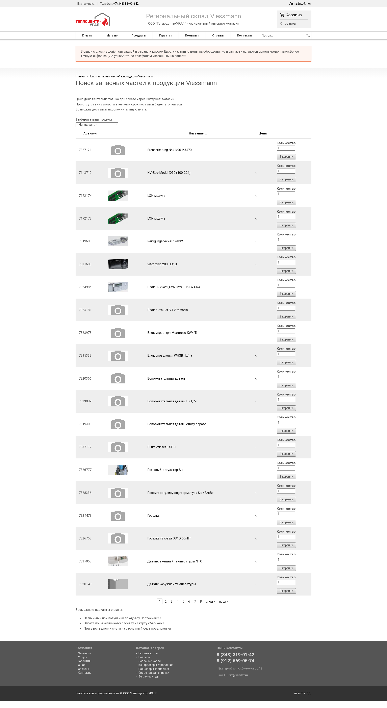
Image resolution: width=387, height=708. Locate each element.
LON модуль (156, 196)
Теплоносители (148, 676)
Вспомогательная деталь (166, 378)
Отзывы (218, 35)
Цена (263, 133)
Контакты (244, 35)
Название (196, 133)
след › (210, 601)
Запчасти (84, 653)
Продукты (138, 35)
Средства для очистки (153, 672)
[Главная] (93, 19)
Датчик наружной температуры (171, 584)
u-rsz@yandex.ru (237, 675)
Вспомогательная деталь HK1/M (172, 401)
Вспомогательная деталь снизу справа (176, 424)
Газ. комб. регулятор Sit (165, 470)
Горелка (153, 515)
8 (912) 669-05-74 (235, 660)
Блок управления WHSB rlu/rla (169, 355)
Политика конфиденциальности (97, 693)
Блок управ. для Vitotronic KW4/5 (172, 333)
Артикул (90, 133)
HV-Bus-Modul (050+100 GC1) (168, 173)
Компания (192, 35)
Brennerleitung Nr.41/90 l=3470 (169, 150)
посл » (223, 601)
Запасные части (149, 661)
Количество (286, 143)
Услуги (82, 657)
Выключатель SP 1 (161, 447)
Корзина (294, 15)
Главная (87, 35)
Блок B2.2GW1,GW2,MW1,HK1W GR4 (173, 287)
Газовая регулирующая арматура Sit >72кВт (180, 493)
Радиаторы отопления (153, 669)
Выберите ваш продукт (94, 119)
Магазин (112, 35)
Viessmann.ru (302, 693)
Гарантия (165, 35)
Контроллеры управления (155, 664)
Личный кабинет (300, 3)
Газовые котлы (148, 653)
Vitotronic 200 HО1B (162, 264)
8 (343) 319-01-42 (235, 654)
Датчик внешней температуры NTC (174, 561)
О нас (81, 664)
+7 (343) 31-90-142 (125, 3)
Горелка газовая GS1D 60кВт (169, 538)
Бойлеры (144, 657)
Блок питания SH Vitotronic (167, 310)
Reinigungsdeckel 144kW (165, 241)
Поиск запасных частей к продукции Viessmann (121, 76)
